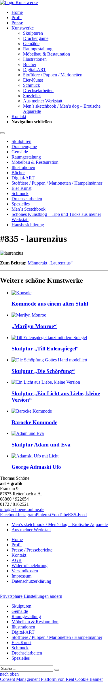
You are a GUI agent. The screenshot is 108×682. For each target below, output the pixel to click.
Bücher (29, 64)
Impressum (21, 575)
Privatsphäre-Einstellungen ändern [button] (31, 596)
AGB (17, 560)
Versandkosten (25, 570)
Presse (17, 22)
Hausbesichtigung (28, 224)
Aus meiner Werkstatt (42, 100)
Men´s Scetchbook (29, 209)
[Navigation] (2, 133)
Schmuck (31, 85)
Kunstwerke (23, 27)
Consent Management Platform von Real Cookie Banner (51, 679)
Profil (17, 17)
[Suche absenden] (56, 670)
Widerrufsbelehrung (30, 565)
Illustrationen (35, 59)
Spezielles (32, 95)
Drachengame (35, 38)
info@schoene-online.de (22, 509)
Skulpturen (33, 33)
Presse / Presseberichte (32, 549)
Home (17, 12)
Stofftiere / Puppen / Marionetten (52, 74)
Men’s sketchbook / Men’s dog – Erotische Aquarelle (60, 524)
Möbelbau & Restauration (46, 54)
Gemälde (31, 43)
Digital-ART (34, 69)
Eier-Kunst (33, 80)
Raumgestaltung (37, 48)
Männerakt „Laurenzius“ (50, 262)
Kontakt (19, 116)
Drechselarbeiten (38, 90)
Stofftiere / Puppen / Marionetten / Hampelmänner (57, 183)
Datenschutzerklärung (31, 581)
